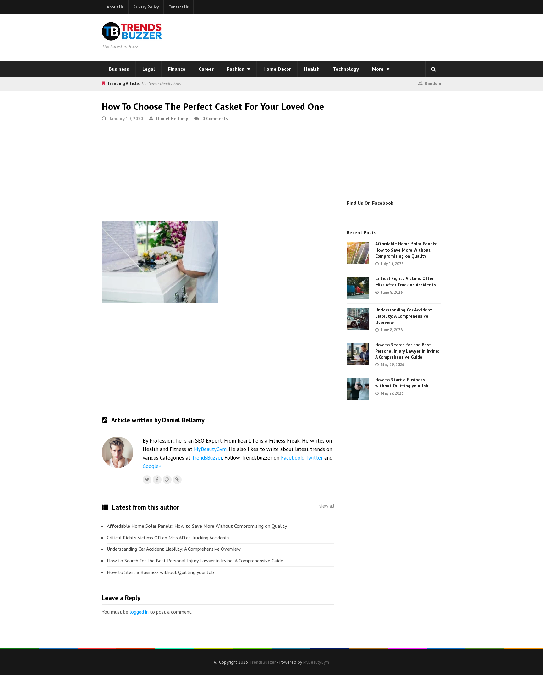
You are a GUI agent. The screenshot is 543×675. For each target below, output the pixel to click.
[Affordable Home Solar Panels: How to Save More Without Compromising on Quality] (358, 253)
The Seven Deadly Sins (161, 83)
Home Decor (277, 69)
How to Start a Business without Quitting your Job (160, 572)
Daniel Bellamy (172, 118)
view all (326, 506)
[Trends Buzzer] (132, 36)
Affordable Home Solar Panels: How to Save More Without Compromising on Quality (197, 526)
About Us (115, 6)
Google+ (152, 466)
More (378, 69)
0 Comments (215, 118)
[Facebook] (157, 479)
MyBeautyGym (210, 449)
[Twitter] (147, 479)
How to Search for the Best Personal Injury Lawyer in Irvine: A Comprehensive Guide (195, 560)
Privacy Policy (146, 6)
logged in (139, 612)
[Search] (433, 69)
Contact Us (178, 6)
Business (119, 69)
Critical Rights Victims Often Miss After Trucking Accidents (168, 537)
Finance (176, 69)
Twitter (314, 457)
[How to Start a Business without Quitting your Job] (358, 389)
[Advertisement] (352, 36)
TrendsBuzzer (207, 457)
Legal (148, 69)
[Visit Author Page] (117, 452)
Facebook (292, 457)
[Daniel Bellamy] (177, 479)
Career (206, 69)
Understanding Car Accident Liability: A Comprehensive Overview (174, 549)
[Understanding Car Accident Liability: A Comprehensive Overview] (358, 319)
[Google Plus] (167, 479)
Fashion (236, 69)
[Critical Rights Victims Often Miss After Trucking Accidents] (358, 288)
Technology (346, 69)
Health (312, 69)
